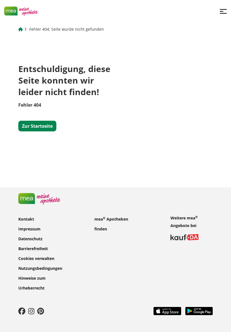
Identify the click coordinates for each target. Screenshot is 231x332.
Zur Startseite (37, 126)
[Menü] (223, 11)
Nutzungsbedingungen (40, 268)
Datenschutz (30, 238)
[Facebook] (21, 311)
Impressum (29, 229)
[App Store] (167, 311)
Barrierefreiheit (33, 248)
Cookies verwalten (36, 258)
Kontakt (26, 219)
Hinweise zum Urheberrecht (32, 283)
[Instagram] (31, 311)
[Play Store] (199, 311)
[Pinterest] (40, 311)
